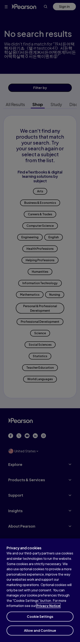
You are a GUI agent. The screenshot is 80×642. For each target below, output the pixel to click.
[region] (40, 590)
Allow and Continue (40, 630)
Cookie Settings (40, 616)
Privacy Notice (48, 605)
